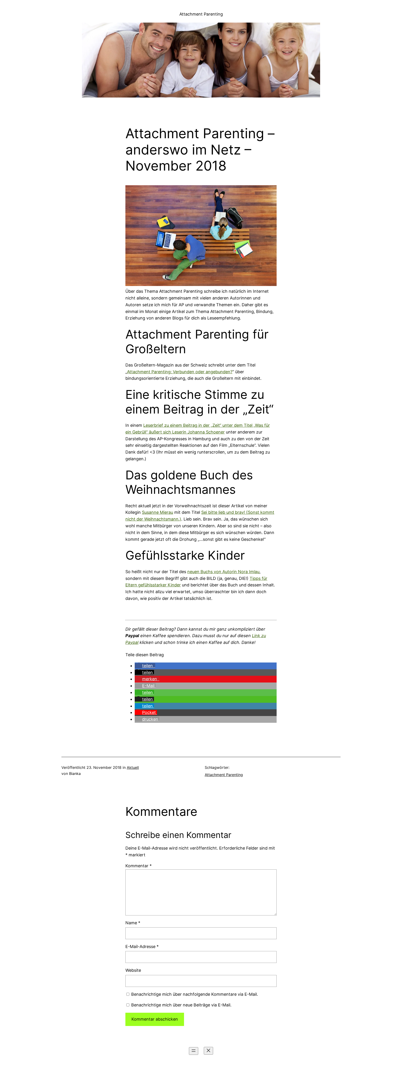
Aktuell (133, 767)
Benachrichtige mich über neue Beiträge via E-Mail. (181, 1004)
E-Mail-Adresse (142, 946)
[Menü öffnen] (193, 1051)
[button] (145, 665)
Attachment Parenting (201, 14)
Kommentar (138, 865)
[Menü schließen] (208, 1051)
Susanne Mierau (157, 512)
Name (132, 922)
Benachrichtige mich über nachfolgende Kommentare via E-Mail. (194, 994)
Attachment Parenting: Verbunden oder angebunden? (179, 371)
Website (133, 970)
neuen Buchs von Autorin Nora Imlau (223, 571)
